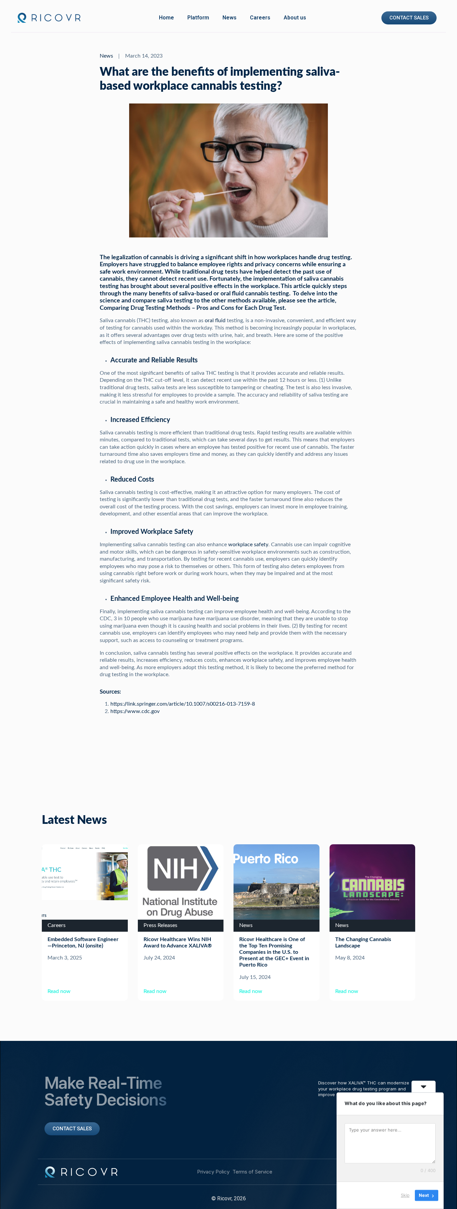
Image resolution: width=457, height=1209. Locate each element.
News (229, 17)
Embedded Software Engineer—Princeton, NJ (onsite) (83, 942)
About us (295, 17)
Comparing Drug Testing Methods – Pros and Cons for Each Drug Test (192, 308)
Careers (260, 17)
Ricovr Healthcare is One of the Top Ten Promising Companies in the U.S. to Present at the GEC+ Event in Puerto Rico (274, 952)
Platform (198, 17)
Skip (405, 1195)
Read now (59, 991)
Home (166, 17)
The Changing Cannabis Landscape (363, 942)
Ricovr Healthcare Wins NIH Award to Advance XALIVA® (178, 942)
